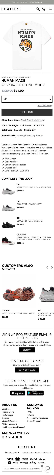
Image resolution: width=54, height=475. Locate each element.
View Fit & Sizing (45, 105)
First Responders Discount (13, 427)
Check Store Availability (31, 120)
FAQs (29, 412)
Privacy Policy (28, 452)
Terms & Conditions (42, 452)
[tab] (9, 136)
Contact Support (34, 421)
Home (4, 77)
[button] (47, 267)
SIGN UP (27, 350)
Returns (30, 415)
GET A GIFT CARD (27, 370)
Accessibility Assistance (37, 418)
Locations (6, 409)
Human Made (25, 77)
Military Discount (9, 424)
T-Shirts (13, 77)
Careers (5, 418)
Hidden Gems (8, 412)
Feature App (7, 415)
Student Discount (9, 421)
